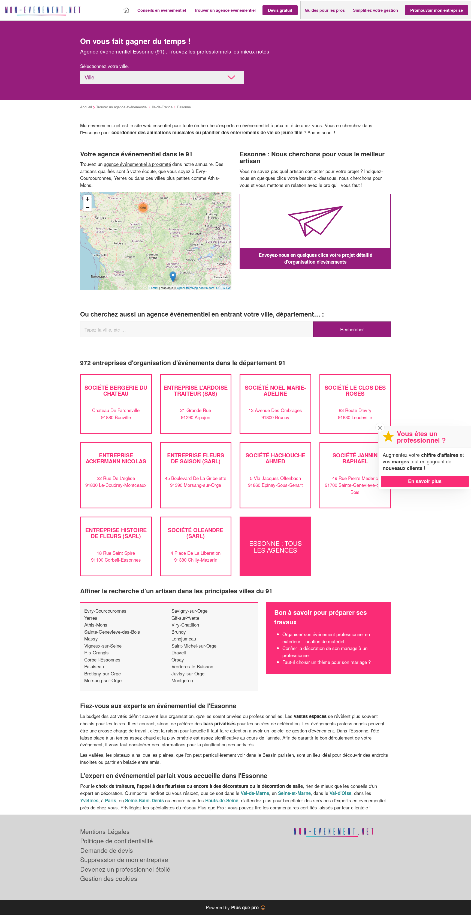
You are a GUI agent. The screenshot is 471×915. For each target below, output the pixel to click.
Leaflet (153, 287)
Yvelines (89, 800)
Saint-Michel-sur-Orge (193, 645)
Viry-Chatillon (185, 624)
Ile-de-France (162, 106)
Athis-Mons (95, 624)
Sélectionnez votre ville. (104, 65)
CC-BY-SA (223, 287)
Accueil (86, 106)
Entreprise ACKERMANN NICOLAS (116, 458)
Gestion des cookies (108, 878)
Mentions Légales (105, 831)
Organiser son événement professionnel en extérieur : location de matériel (326, 638)
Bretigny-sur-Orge (102, 673)
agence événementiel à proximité (137, 163)
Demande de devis (106, 850)
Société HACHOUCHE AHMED (275, 458)
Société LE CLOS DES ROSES (355, 390)
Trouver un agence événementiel (121, 106)
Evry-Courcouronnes (105, 610)
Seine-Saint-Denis (144, 800)
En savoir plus (425, 481)
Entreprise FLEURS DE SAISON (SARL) (195, 458)
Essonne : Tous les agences (275, 546)
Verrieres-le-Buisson (192, 666)
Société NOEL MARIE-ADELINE (275, 390)
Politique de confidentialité (116, 840)
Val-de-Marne (255, 793)
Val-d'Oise (340, 793)
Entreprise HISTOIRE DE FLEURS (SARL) (116, 533)
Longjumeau (183, 638)
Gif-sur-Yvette (185, 617)
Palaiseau (94, 666)
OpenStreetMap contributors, (196, 287)
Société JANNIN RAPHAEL (355, 458)
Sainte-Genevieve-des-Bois (112, 631)
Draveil (178, 652)
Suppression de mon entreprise (124, 859)
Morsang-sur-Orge (103, 680)
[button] (161, 10)
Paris (110, 800)
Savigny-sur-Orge (189, 610)
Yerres (90, 617)
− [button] (87, 207)
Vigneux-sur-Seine (103, 645)
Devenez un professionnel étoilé (125, 869)
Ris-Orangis (96, 652)
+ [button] (87, 199)
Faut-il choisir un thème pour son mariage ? (326, 661)
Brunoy (178, 631)
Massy (91, 638)
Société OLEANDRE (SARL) (195, 533)
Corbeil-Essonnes (102, 659)
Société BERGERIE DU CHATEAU (115, 390)
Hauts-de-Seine (221, 800)
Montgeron (182, 680)
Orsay (177, 659)
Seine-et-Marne (294, 793)
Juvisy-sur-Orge (187, 673)
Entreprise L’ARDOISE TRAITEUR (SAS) (196, 390)
